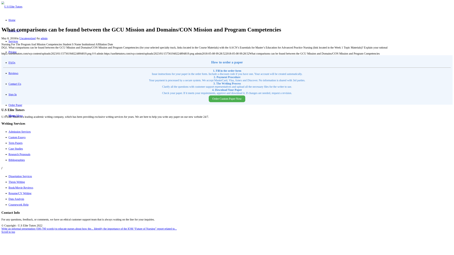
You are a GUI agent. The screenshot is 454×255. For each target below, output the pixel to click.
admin (44, 38)
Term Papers (16, 142)
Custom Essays (17, 137)
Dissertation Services (20, 176)
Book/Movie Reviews (21, 187)
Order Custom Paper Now (227, 98)
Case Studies (16, 148)
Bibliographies (17, 160)
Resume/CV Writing (20, 193)
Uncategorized (27, 38)
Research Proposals (19, 154)
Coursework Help (19, 204)
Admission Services (20, 131)
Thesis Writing (17, 181)
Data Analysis (16, 198)
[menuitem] (12, 20)
